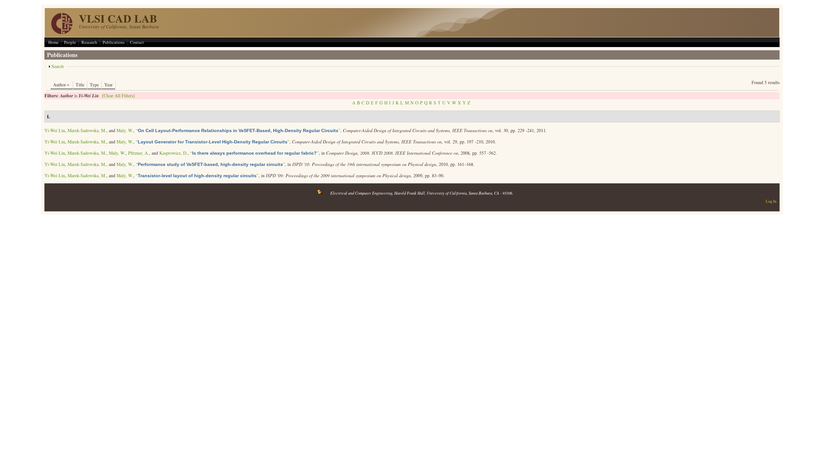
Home (53, 42)
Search (58, 66)
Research (89, 42)
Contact (137, 42)
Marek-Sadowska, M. (87, 130)
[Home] (61, 32)
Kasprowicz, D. (173, 153)
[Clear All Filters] (118, 95)
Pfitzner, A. (138, 153)
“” (238, 130)
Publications (114, 42)
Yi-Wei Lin (54, 130)
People (70, 42)
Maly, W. (125, 130)
